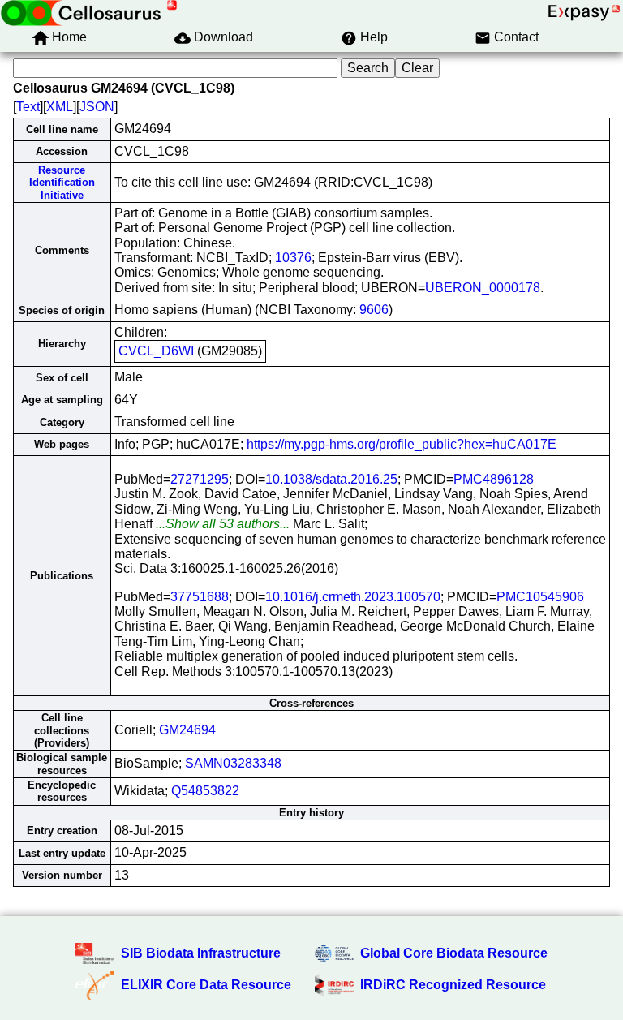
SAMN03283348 (233, 763)
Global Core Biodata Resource (454, 953)
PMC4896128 (493, 479)
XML (59, 107)
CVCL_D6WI (156, 351)
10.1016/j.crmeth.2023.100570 (352, 597)
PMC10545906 (540, 597)
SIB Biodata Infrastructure (201, 953)
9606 (374, 309)
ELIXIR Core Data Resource (206, 985)
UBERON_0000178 (482, 288)
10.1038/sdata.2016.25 (331, 479)
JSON (96, 107)
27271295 (199, 479)
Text (28, 107)
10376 (293, 258)
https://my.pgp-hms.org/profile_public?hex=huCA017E (401, 444)
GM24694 (187, 730)
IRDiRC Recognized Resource (453, 985)
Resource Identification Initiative (62, 182)
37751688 (199, 597)
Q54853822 (205, 791)
